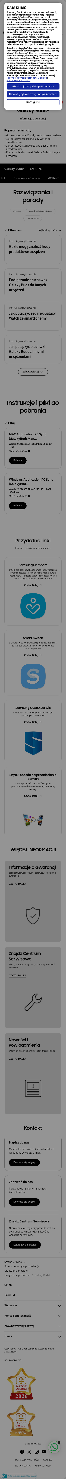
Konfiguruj (33, 102)
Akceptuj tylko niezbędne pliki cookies (33, 94)
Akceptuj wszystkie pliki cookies (33, 86)
